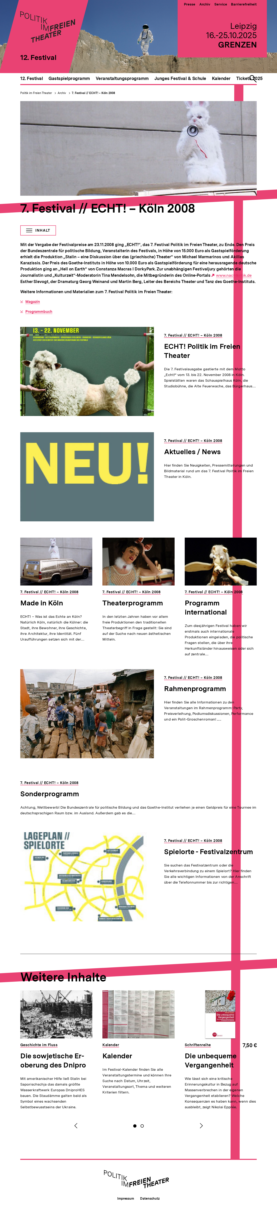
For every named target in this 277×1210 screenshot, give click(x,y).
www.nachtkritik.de (233, 275)
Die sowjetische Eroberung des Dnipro (53, 1060)
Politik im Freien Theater (36, 93)
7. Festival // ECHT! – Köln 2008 (93, 93)
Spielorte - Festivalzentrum (208, 851)
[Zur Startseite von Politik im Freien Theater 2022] (47, 41)
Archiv (204, 4)
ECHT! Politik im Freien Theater (202, 351)
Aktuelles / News (192, 451)
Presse (189, 4)
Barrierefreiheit (244, 4)
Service (220, 4)
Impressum (125, 1198)
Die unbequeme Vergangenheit (211, 1060)
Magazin (32, 301)
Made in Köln (41, 603)
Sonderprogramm (49, 794)
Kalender (117, 1056)
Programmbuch (38, 311)
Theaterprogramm (132, 603)
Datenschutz (150, 1198)
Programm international (206, 607)
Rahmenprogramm (195, 688)
